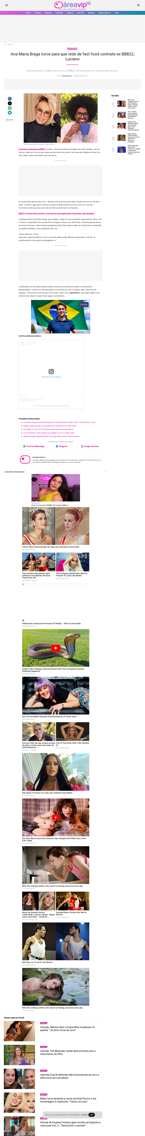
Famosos (10, 44)
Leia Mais (84, 1115)
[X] (10, 103)
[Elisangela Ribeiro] (59, 76)
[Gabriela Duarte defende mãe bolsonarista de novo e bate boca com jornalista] (19, 1079)
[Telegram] (10, 113)
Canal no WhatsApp (35, 446)
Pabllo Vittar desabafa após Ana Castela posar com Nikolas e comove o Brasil (133, 126)
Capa (5, 44)
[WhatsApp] (10, 108)
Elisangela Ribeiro (67, 76)
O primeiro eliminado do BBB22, (32, 149)
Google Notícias (91, 446)
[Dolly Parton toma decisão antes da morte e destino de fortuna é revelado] (121, 140)
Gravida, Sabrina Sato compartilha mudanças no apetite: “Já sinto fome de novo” (67, 1029)
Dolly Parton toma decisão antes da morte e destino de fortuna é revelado (134, 138)
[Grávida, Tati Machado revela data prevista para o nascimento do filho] (19, 1055)
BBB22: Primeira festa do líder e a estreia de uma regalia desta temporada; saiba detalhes (56, 213)
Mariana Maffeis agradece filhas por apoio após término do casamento (51, 436)
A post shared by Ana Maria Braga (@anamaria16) (51, 406)
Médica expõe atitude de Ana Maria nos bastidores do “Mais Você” (50, 426)
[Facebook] (10, 99)
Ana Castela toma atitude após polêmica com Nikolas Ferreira (133, 115)
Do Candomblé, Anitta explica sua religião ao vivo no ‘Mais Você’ (48, 433)
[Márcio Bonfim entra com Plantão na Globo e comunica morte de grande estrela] (121, 152)
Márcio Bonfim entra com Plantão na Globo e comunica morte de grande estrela (134, 150)
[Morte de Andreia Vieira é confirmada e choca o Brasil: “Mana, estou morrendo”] (121, 106)
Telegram (63, 446)
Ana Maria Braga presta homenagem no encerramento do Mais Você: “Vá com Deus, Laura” (59, 422)
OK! (91, 1115)
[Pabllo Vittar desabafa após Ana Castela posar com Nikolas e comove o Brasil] (121, 128)
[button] (125, 5)
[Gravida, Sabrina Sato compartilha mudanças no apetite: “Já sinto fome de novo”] (19, 1031)
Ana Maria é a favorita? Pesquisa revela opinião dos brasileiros (48, 429)
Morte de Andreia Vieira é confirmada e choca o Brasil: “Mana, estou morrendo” (133, 104)
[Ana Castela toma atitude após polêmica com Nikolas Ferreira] (121, 117)
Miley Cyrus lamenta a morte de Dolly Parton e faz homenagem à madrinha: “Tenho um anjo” (68, 1100)
